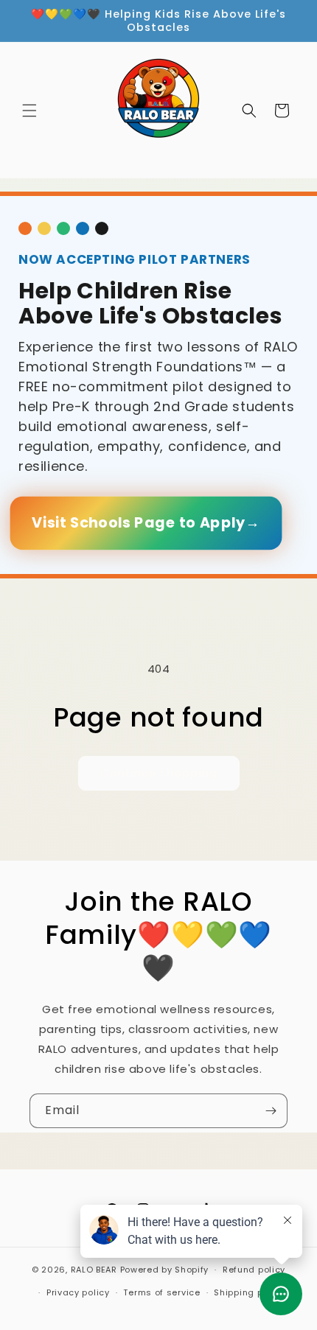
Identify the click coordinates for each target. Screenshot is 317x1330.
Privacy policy (78, 1292)
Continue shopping (158, 772)
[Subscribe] (270, 1110)
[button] (29, 110)
